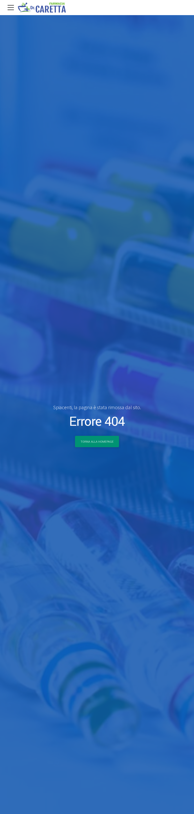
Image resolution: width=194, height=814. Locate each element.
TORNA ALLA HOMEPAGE (97, 442)
